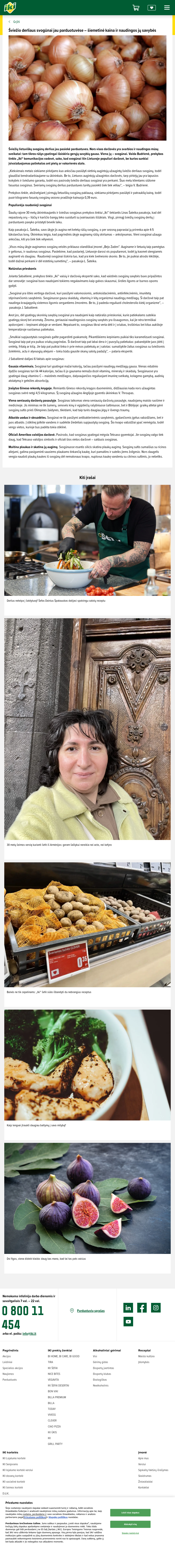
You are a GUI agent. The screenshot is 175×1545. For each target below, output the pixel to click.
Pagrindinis (10, 1350)
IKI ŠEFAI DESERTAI (58, 1385)
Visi (95, 1356)
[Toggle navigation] (166, 7)
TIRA (50, 1362)
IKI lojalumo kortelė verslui (18, 1470)
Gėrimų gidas (100, 1362)
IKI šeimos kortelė (13, 1487)
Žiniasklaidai (145, 1481)
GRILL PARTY (55, 1444)
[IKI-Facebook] (142, 1308)
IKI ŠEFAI (53, 1368)
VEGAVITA (53, 1379)
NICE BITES (54, 1374)
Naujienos (8, 1374)
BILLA (51, 1403)
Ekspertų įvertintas (103, 1368)
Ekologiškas (100, 1379)
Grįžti (16, 21)
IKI (49, 1438)
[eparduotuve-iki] (135, 7)
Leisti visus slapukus (130, 1512)
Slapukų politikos (58, 1517)
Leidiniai (7, 1362)
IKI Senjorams (10, 1464)
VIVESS (52, 1414)
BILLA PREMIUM (57, 1397)
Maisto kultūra (146, 1356)
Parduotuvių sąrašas (91, 1310)
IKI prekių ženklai (60, 1350)
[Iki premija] (151, 7)
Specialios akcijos (13, 1368)
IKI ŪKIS (52, 1432)
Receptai (144, 1350)
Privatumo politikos (35, 1517)
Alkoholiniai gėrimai (107, 1350)
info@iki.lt (29, 1333)
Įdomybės (143, 1362)
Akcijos (7, 1356)
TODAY (52, 1409)
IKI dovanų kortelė (13, 1476)
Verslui (142, 1464)
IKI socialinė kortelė (14, 1481)
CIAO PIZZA (54, 1426)
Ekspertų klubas (102, 1374)
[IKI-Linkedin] (128, 1308)
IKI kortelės (10, 1452)
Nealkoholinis (101, 1385)
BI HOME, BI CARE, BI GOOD (63, 1356)
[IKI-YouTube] (128, 1322)
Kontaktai (143, 1487)
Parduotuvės (10, 1379)
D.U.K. (6, 1493)
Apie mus (143, 1458)
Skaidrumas (144, 1476)
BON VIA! (53, 1391)
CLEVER (52, 1420)
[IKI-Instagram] (156, 1308)
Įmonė (142, 1452)
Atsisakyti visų (130, 1524)
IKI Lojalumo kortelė (14, 1458)
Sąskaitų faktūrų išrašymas (153, 1470)
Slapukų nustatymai (130, 1532)
